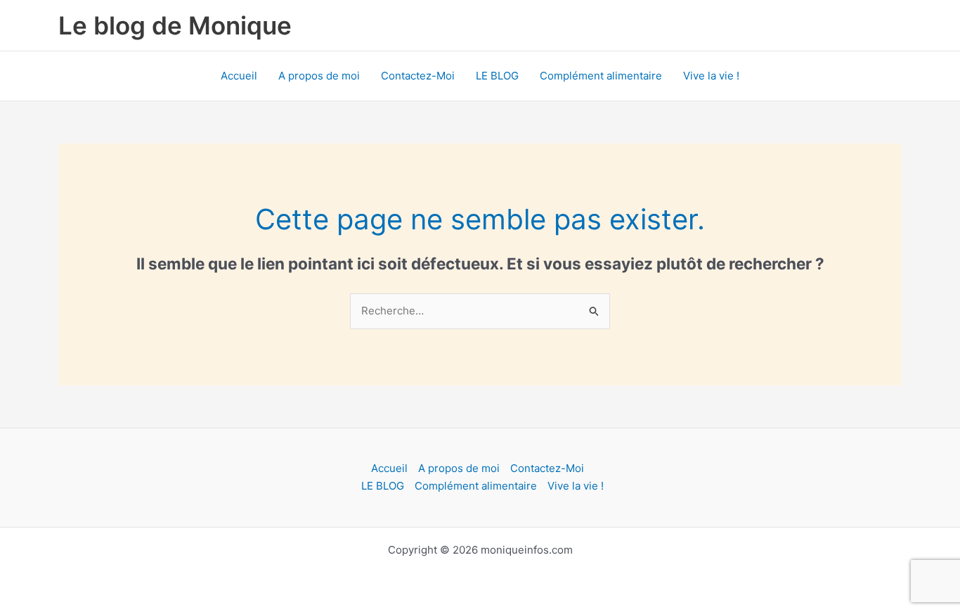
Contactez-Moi (418, 75)
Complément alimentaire (601, 75)
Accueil (239, 75)
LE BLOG (497, 75)
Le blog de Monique (175, 25)
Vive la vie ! (711, 75)
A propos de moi (319, 75)
